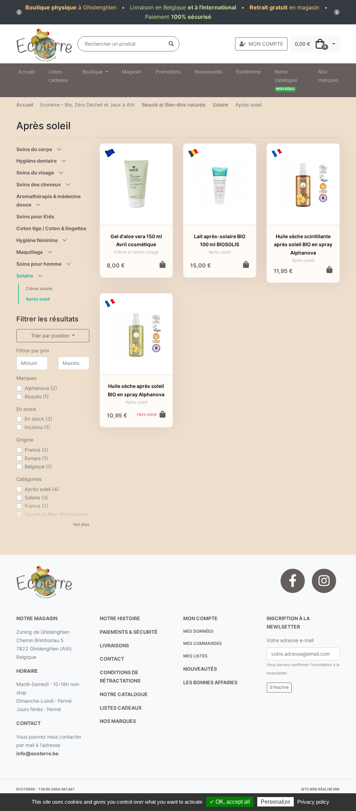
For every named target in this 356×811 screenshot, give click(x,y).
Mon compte (200, 618)
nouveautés (200, 669)
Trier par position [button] (51, 335)
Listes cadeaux (58, 76)
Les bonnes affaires (210, 682)
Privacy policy (313, 802)
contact (28, 723)
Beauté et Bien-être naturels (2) (56, 518)
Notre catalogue (286, 80)
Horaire (27, 671)
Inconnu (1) (37, 427)
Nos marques (328, 76)
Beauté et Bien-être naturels (173, 105)
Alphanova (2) (41, 388)
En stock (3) (38, 419)
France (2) (36, 450)
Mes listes (195, 655)
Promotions (168, 72)
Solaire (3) (36, 497)
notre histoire (120, 618)
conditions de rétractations (120, 676)
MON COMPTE (266, 44)
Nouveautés (208, 72)
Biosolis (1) (37, 396)
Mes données (198, 631)
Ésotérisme (248, 72)
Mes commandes (202, 643)
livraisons (114, 645)
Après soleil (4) (42, 489)
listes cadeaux (121, 708)
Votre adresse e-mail (290, 640)
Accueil (26, 72)
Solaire (220, 105)
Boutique (93, 72)
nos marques (118, 721)
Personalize (275, 802)
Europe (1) (36, 458)
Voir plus (81, 524)
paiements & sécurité (128, 632)
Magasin (131, 72)
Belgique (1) (38, 466)
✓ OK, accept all (230, 802)
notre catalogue (124, 694)
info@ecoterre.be (37, 753)
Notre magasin (36, 618)
